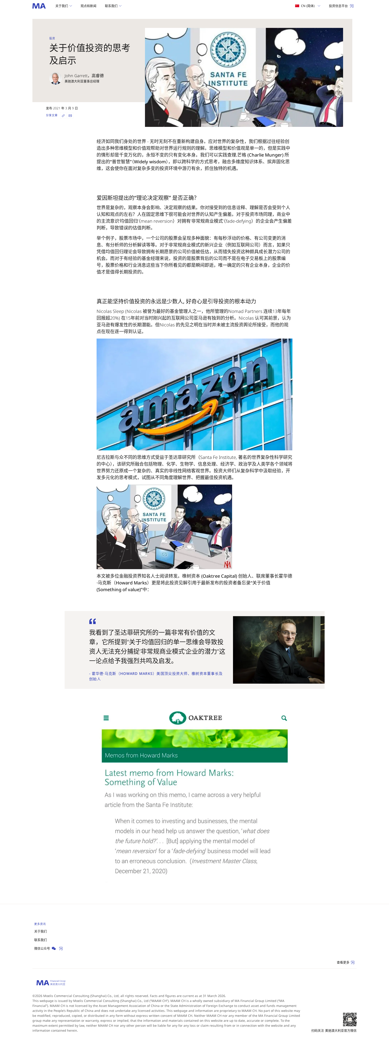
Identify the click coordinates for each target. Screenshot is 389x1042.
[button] (64, 5)
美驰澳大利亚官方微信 (341, 1030)
